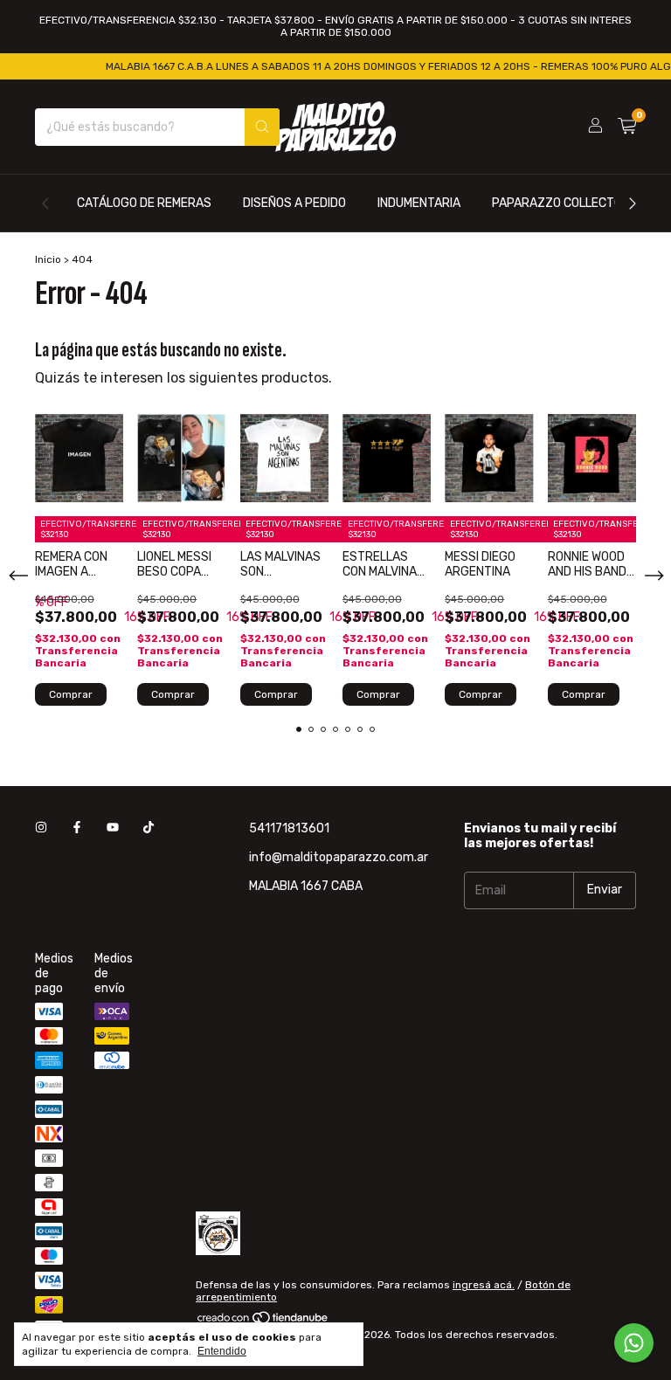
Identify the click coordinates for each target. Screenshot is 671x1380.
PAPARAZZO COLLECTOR (561, 203)
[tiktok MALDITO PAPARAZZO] (148, 828)
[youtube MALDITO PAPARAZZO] (113, 828)
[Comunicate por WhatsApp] (634, 1343)
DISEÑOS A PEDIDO (294, 203)
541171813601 (289, 828)
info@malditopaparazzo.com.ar (338, 857)
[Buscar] (262, 127)
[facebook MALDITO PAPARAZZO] (77, 828)
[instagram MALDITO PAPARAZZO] (41, 828)
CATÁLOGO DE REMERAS (144, 203)
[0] (627, 126)
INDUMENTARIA (418, 203)
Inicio (48, 259)
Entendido (221, 1351)
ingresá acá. (484, 1285)
